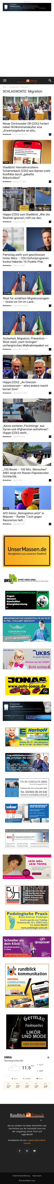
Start (4, 87)
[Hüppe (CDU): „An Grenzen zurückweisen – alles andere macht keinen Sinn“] (27, 367)
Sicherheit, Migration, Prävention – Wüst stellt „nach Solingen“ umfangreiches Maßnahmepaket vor (26, 342)
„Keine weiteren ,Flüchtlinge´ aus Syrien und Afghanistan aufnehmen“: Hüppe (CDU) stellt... (26, 429)
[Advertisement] (27, 48)
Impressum (37, 1176)
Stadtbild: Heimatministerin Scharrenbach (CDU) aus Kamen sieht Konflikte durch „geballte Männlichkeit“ (26, 172)
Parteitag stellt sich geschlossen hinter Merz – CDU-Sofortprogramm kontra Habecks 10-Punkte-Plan (26, 258)
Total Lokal (7, 465)
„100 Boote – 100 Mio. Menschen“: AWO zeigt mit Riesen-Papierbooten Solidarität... (26, 473)
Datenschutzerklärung (21, 1176)
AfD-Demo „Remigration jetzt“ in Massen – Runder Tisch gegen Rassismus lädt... (23, 517)
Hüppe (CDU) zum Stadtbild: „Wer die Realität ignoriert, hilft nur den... (26, 216)
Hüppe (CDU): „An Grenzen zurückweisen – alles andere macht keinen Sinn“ (25, 386)
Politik (6, 119)
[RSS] (27, 1151)
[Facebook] (19, 1151)
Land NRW (7, 294)
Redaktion (7, 134)
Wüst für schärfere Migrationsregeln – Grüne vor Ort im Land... (26, 300)
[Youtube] (34, 1151)
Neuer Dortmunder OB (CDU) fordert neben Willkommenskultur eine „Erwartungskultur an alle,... (26, 127)
